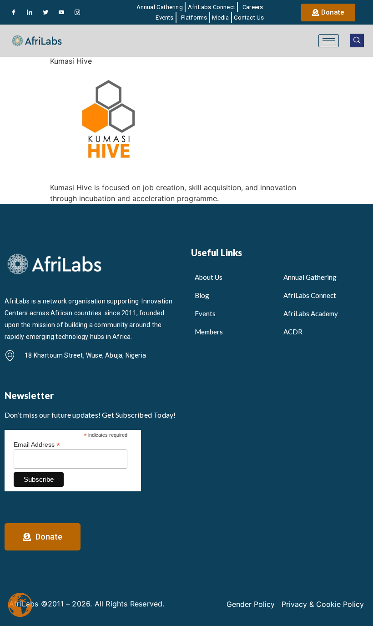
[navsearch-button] (357, 40)
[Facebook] (13, 12)
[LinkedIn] (29, 12)
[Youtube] (61, 12)
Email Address (37, 444)
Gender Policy (251, 604)
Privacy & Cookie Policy (323, 604)
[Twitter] (45, 12)
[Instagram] (77, 12)
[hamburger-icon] (328, 40)
